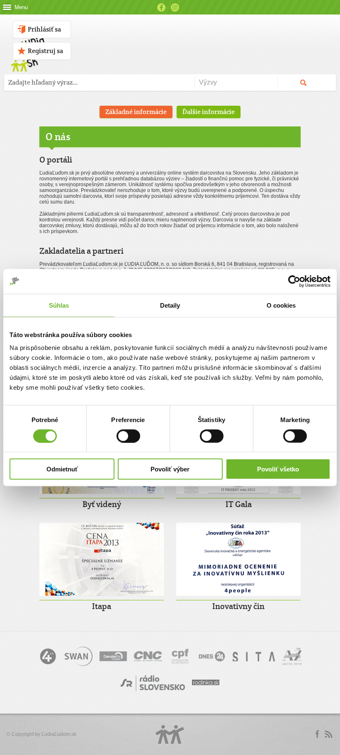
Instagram (175, 7)
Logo (170, 734)
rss (328, 734)
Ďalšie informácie (208, 111)
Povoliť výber (170, 469)
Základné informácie (136, 111)
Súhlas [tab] (59, 304)
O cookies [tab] (281, 304)
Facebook (161, 7)
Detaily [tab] (170, 304)
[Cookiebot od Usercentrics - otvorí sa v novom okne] (294, 281)
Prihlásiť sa (44, 29)
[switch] (128, 435)
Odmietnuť (62, 469)
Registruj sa (45, 50)
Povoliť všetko (278, 469)
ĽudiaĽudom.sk (58, 734)
